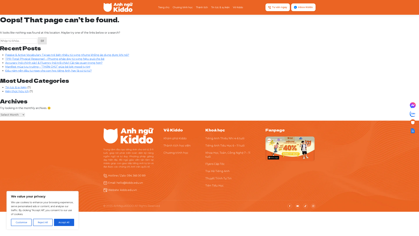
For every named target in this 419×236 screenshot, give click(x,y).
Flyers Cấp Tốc (215, 164)
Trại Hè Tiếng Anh (217, 171)
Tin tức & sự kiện (220, 7)
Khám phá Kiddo (175, 138)
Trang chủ (163, 7)
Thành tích (202, 7)
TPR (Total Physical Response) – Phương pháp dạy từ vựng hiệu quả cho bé (54, 58)
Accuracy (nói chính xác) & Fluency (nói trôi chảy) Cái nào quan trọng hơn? (53, 62)
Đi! (42, 40)
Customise (21, 222)
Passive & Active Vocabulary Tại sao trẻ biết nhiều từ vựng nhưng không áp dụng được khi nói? (67, 55)
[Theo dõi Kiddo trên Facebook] (290, 148)
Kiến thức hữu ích (17, 91)
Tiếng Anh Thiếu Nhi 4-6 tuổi (225, 138)
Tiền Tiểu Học (214, 185)
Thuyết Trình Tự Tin (218, 178)
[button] (412, 130)
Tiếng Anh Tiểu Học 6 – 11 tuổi (225, 145)
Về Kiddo (238, 7)
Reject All (43, 222)
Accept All (64, 222)
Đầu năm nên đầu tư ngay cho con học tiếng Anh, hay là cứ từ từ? (48, 70)
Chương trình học (183, 7)
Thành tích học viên (177, 145)
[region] (43, 210)
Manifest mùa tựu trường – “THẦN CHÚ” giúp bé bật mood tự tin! (47, 66)
